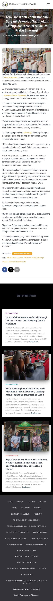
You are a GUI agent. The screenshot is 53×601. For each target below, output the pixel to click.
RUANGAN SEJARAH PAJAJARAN (26, 557)
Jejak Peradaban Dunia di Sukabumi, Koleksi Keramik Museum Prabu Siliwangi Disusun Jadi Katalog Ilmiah (26, 464)
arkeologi (27, 133)
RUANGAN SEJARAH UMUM (26, 563)
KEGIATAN (37, 508)
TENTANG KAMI (26, 575)
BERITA (9, 502)
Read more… (34, 342)
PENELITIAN (38, 514)
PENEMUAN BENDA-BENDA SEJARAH (26, 520)
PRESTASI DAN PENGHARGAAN (17, 532)
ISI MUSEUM (25, 508)
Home (14, 508)
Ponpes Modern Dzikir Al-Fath (14, 262)
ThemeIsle (35, 595)
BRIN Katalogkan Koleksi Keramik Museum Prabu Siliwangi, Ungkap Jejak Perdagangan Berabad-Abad (25, 391)
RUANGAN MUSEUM (14, 544)
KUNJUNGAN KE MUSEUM (20, 514)
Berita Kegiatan (12, 313)
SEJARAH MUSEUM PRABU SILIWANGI (21, 569)
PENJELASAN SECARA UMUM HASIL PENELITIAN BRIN (26, 526)
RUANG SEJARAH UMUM (39, 538)
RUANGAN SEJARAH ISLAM (36, 544)
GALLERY (42, 502)
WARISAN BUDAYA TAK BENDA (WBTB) (26, 589)
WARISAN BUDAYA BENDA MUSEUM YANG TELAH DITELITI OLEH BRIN (26, 582)
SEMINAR (42, 569)
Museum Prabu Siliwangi (15, 95)
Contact (20, 502)
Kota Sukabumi (10, 77)
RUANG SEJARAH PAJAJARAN (15, 538)
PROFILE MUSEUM (40, 532)
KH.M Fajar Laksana (15, 258)
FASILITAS (31, 502)
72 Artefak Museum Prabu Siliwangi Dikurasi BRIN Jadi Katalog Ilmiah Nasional (26, 320)
